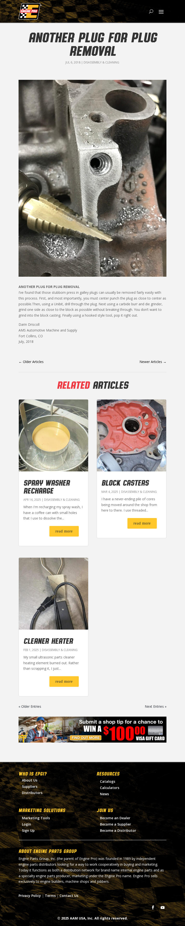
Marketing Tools (36, 818)
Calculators (109, 787)
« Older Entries (30, 706)
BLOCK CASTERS (125, 482)
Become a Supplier (115, 824)
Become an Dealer (115, 818)
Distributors (32, 792)
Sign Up (28, 830)
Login (26, 824)
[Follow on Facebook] (153, 907)
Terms (50, 895)
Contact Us (68, 895)
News (104, 794)
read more (64, 531)
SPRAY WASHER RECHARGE (46, 486)
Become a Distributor (118, 830)
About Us (29, 780)
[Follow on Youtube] (162, 907)
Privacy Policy (30, 895)
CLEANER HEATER (48, 640)
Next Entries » (155, 706)
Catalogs (107, 781)
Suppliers (29, 786)
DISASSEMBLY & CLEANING (101, 62)
